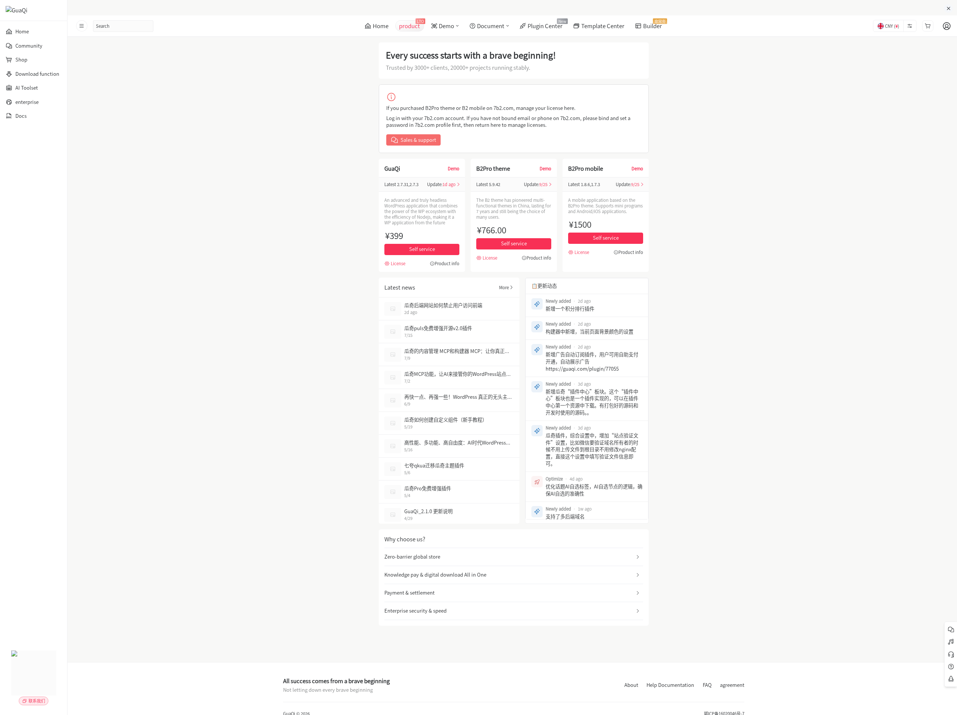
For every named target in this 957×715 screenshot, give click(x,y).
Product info (447, 263)
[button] (513, 557)
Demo (453, 168)
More (504, 287)
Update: (441, 184)
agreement (732, 685)
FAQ (707, 685)
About (631, 685)
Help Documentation (670, 685)
